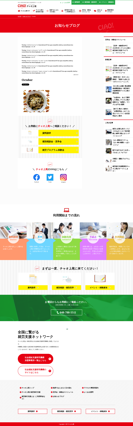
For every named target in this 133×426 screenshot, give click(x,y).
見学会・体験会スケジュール (86, 10)
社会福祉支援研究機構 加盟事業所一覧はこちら (35, 358)
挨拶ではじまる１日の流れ (62, 388)
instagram (63, 182)
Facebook (36, 182)
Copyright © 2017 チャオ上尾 (66, 424)
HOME (19, 16)
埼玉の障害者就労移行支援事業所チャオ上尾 (29, 2)
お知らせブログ (99, 10)
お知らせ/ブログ (58, 396)
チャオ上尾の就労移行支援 (39, 10)
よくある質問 (66, 2)
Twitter (50, 182)
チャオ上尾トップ (28, 388)
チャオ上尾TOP (25, 11)
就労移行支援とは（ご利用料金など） (70, 10)
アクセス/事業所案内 (91, 388)
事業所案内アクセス (110, 10)
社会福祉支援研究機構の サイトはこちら (35, 370)
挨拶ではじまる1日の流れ (54, 10)
